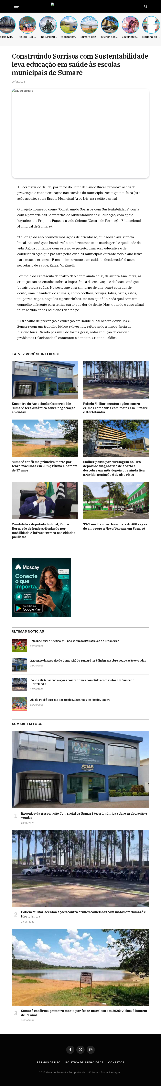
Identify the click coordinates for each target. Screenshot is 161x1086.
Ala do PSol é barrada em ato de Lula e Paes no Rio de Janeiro (70, 700)
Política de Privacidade (84, 1062)
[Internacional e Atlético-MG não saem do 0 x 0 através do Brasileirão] (19, 645)
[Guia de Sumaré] (80, 6)
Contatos (116, 1062)
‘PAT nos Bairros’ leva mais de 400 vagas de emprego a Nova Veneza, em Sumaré (115, 526)
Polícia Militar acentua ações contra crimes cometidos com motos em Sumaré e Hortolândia (115, 408)
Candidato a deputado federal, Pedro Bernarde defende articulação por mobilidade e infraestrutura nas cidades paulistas (43, 530)
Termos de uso (48, 1062)
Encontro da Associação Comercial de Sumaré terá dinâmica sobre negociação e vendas (43, 408)
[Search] (145, 6)
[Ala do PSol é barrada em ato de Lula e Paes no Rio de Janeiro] (19, 704)
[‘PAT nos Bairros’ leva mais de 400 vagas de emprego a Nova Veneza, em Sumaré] (116, 500)
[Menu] (16, 6)
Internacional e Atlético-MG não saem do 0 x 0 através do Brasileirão (74, 641)
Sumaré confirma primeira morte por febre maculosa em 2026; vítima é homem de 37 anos (44, 466)
